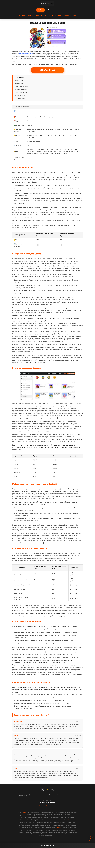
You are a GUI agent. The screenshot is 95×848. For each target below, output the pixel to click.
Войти (40, 10)
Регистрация (52, 10)
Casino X (69, 819)
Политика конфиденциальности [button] (47, 805)
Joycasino (58, 827)
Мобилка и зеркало (21, 89)
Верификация (19, 83)
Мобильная (56, 15)
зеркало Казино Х (27, 496)
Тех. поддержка (20, 98)
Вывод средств (70, 15)
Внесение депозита (21, 92)
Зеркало (22, 15)
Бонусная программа (22, 86)
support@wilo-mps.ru (47, 802)
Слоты (30, 15)
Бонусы (39, 15)
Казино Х (25, 812)
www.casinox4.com (26, 54)
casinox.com (31, 112)
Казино (47, 15)
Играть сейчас (47, 70)
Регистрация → (47, 845)
